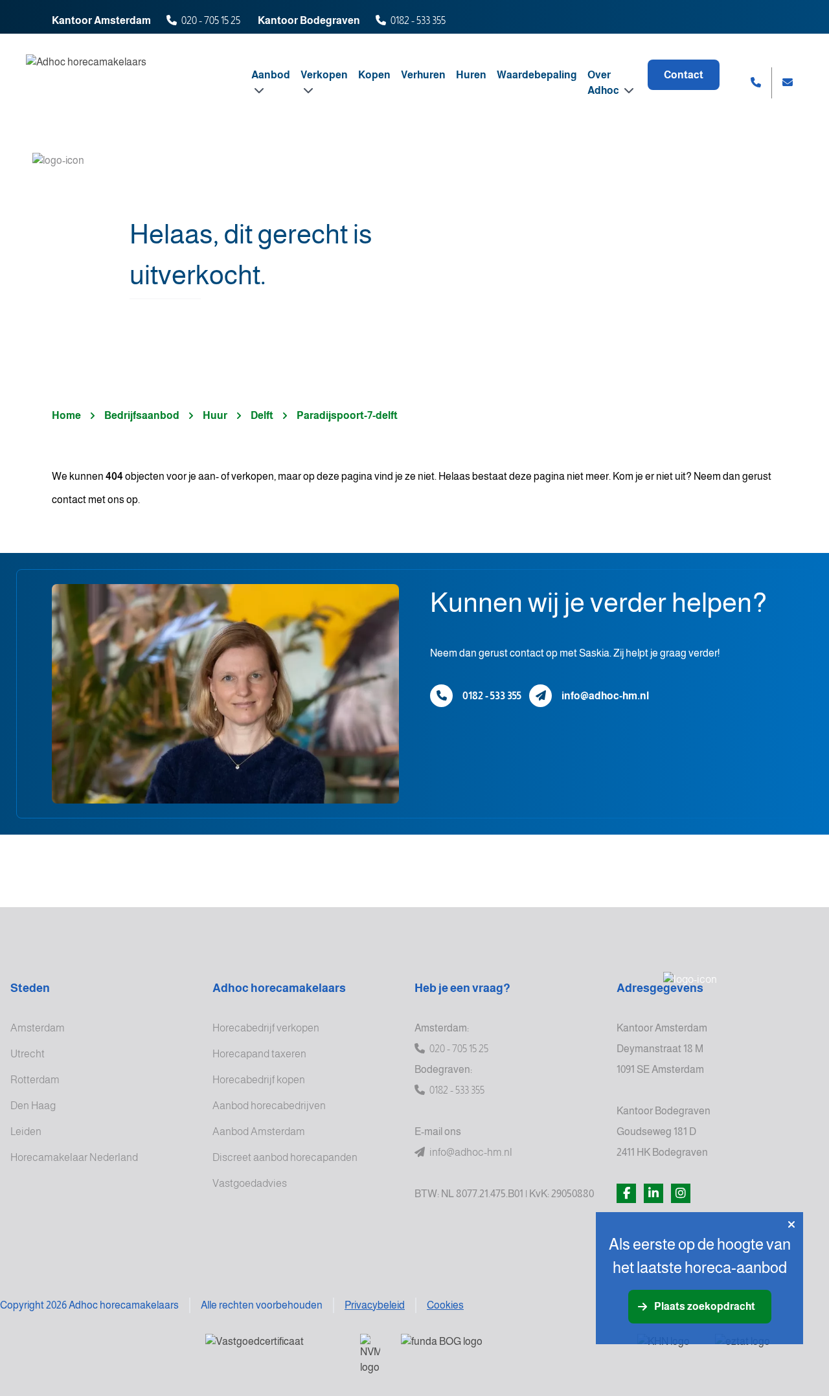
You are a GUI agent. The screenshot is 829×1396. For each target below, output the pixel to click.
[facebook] (626, 1193)
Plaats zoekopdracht (704, 1306)
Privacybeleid (375, 1305)
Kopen (374, 74)
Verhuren (423, 74)
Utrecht (27, 1053)
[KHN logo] (665, 1350)
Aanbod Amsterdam (258, 1131)
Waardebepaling (537, 74)
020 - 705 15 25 (210, 20)
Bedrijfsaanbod (141, 415)
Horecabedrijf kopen (258, 1079)
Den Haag (33, 1105)
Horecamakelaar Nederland (74, 1157)
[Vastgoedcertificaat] (272, 1350)
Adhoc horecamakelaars (279, 988)
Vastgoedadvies (249, 1183)
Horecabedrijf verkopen (265, 1027)
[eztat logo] (761, 1350)
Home (66, 415)
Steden (30, 988)
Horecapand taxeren (259, 1053)
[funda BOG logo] (509, 1350)
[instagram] (680, 1193)
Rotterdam (35, 1079)
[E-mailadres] (540, 695)
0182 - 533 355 (418, 20)
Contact (683, 74)
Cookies (445, 1305)
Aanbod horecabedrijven (269, 1105)
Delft (262, 415)
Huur (215, 415)
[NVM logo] (370, 1354)
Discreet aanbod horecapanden (285, 1157)
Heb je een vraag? (462, 988)
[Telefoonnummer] (441, 695)
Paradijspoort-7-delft (347, 415)
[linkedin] (653, 1193)
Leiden (25, 1131)
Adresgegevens (660, 988)
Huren (471, 74)
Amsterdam (37, 1027)
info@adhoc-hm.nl (605, 695)
